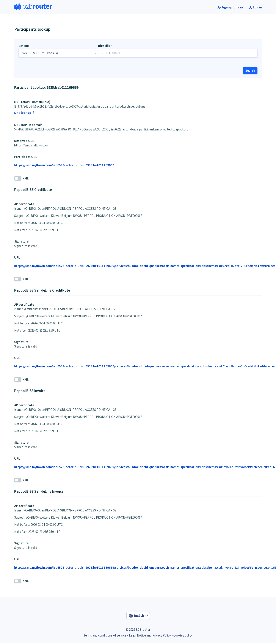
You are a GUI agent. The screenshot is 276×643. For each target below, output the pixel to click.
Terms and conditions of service (105, 635)
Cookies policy (183, 635)
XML (26, 178)
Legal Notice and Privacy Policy (150, 635)
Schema (24, 46)
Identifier (105, 46)
